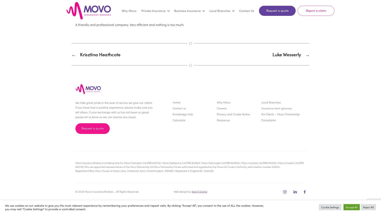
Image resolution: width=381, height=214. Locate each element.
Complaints (268, 120)
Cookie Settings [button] (330, 207)
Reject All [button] (368, 207)
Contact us (179, 108)
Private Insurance (153, 11)
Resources (223, 120)
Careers (222, 108)
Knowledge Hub (183, 114)
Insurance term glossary (276, 108)
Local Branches (219, 11)
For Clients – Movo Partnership (280, 114)
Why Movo (129, 11)
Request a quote (277, 10)
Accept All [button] (351, 207)
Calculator (179, 120)
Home (176, 102)
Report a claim (316, 10)
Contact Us (246, 11)
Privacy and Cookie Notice (233, 114)
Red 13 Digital (199, 191)
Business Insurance (187, 11)
